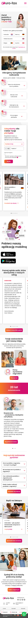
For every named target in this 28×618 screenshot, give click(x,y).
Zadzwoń (5, 612)
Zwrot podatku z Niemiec (9, 188)
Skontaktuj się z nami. (18, 47)
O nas (4, 608)
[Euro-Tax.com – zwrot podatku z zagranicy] (9, 4)
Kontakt (14, 608)
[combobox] (7, 148)
